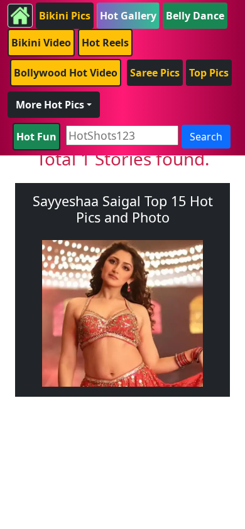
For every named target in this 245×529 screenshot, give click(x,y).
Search (206, 137)
